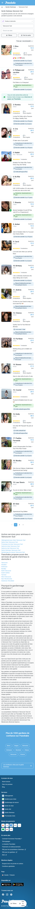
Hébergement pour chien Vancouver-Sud (13, 540)
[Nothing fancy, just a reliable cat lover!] (17, 349)
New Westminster (6, 579)
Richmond (4, 566)
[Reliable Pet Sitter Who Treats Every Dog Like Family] (17, 162)
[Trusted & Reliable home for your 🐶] (17, 399)
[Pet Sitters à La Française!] (17, 80)
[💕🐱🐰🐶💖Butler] (17, 55)
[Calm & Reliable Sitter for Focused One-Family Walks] (17, 230)
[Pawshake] (10, 2)
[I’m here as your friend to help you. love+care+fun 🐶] (17, 298)
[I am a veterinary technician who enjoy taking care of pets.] (17, 275)
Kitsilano (4, 564)
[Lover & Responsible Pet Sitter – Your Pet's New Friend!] (17, 447)
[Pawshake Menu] (2, 3)
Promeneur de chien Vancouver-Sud (12, 544)
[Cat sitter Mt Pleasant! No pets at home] (17, 424)
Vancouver (4, 562)
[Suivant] (23, 524)
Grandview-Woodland (7, 581)
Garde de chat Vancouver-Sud (10, 548)
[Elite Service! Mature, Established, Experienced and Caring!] (17, 469)
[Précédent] (12, 524)
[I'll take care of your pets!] (17, 138)
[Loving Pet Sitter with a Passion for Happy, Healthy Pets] (17, 114)
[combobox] (17, 21)
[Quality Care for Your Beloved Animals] (17, 323)
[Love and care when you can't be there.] (17, 251)
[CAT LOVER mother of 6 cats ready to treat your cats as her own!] (17, 187)
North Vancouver (6, 571)
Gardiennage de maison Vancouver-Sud (13, 552)
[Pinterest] (11, 894)
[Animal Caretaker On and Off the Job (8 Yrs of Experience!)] (17, 211)
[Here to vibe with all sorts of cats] (17, 374)
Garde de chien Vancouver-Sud (10, 546)
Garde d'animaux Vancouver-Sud (10, 550)
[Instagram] (7, 894)
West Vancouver (6, 577)
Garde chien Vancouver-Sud (9, 542)
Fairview (3, 575)
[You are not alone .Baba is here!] (17, 490)
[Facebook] (3, 894)
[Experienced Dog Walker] (17, 511)
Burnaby (3, 569)
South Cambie (5, 573)
